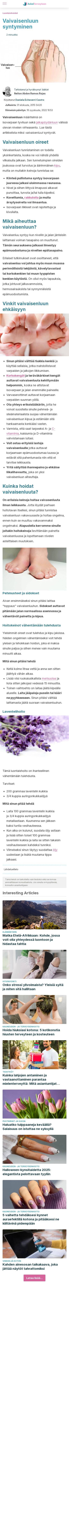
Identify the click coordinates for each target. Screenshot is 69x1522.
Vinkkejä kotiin (12, 1261)
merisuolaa (49, 678)
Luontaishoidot (10, 13)
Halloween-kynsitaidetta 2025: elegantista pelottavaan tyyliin (27, 1172)
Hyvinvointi (10, 981)
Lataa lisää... (34, 1278)
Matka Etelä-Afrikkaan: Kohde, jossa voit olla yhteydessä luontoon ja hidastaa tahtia (31, 940)
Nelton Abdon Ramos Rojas (30, 93)
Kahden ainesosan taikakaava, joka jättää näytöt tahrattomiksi (30, 1267)
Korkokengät (15, 375)
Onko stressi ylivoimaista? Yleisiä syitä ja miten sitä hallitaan (33, 987)
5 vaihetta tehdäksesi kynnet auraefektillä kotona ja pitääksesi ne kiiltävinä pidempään (31, 1219)
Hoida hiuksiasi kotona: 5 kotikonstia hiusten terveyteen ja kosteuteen (31, 1032)
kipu (57, 165)
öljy (55, 849)
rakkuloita (31, 197)
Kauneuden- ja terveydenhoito (21, 1026)
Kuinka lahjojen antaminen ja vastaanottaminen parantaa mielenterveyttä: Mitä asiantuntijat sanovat (30, 1079)
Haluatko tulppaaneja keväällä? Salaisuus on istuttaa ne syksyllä (28, 1127)
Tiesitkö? (8, 1072)
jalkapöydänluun (47, 122)
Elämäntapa (10, 932)
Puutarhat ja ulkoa (14, 1121)
